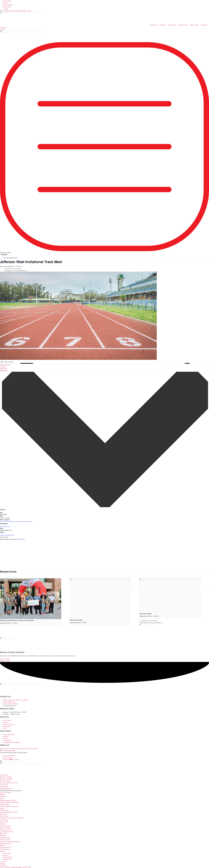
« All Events (3, 254)
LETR (1, 521)
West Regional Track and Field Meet (15, 271)
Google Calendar (5, 365)
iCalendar (3, 367)
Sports (30, 521)
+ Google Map (21, 539)
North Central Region (9, 521)
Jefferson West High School (7, 535)
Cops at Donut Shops (145, 613)
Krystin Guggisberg (5, 526)
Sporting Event (24, 521)
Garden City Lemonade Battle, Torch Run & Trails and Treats (17, 620)
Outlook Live (3, 371)
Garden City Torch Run (76, 620)
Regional (17, 521)
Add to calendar (9, 362)
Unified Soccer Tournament (12, 268)
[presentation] (30, 618)
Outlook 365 (3, 369)
